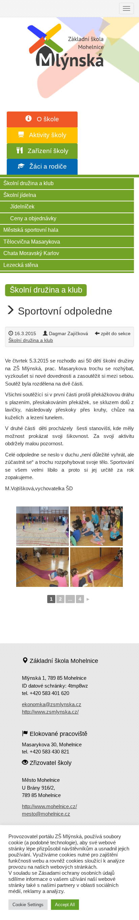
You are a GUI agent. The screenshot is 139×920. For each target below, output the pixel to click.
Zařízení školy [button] (45, 150)
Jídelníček (22, 206)
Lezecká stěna (20, 265)
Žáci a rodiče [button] (45, 166)
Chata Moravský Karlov (31, 253)
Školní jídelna (19, 195)
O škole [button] (45, 119)
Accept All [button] (65, 904)
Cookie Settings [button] (28, 904)
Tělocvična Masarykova (31, 242)
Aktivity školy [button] (45, 135)
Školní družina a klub (28, 183)
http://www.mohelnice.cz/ (49, 806)
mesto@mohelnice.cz (46, 814)
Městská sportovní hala (30, 230)
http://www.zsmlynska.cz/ (50, 712)
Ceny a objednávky (33, 218)
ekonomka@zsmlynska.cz (51, 704)
